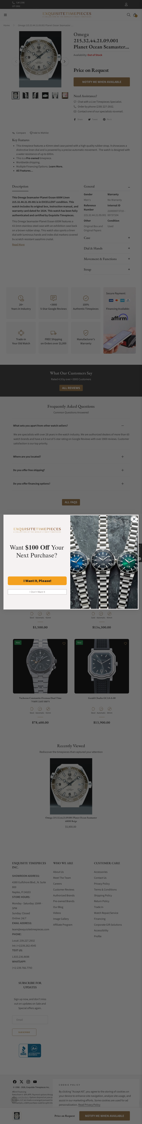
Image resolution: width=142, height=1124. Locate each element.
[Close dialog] (134, 519)
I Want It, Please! (37, 580)
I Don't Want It (37, 591)
